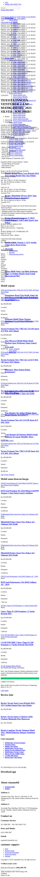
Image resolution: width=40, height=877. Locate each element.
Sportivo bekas (10, 745)
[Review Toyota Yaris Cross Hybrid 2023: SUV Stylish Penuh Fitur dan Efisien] (14, 169)
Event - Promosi (14, 349)
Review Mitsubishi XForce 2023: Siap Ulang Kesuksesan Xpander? (21, 197)
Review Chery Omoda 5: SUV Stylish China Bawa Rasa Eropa (20, 244)
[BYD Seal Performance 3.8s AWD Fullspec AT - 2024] (19, 576)
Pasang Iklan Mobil (7, 10)
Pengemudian (13, 250)
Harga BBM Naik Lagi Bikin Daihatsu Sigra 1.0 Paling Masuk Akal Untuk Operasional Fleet (21, 273)
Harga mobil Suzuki (15, 122)
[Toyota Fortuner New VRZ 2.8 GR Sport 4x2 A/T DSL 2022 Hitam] (20, 445)
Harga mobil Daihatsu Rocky (22, 121)
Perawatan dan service (16, 254)
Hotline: (13, 4)
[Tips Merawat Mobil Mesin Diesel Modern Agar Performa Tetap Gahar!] (13, 337)
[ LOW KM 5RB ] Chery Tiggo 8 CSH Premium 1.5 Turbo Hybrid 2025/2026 (17, 643)
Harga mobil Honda (15, 93)
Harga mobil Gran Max (20, 119)
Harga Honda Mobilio (20, 97)
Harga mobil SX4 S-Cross (21, 132)
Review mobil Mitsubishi (17, 150)
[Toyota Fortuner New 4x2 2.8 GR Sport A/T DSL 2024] (20, 414)
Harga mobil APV (19, 133)
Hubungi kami (9, 851)
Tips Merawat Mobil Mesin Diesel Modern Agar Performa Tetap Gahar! (21, 342)
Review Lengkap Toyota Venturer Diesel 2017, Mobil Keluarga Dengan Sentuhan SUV (18, 732)
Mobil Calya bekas (11, 746)
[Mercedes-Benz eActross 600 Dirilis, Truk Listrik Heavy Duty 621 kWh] (13, 387)
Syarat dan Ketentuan (12, 852)
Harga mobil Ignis (19, 130)
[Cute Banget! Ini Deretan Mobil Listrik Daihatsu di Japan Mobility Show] (13, 430)
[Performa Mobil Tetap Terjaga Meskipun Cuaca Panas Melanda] (13, 315)
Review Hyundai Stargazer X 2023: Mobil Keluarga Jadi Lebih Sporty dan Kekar (21, 220)
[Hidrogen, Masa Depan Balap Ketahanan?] (13, 366)
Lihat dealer (5, 690)
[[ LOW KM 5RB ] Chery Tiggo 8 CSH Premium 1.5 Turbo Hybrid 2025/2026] (20, 637)
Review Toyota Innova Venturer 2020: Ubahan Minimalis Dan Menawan (17, 718)
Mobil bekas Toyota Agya (14, 748)
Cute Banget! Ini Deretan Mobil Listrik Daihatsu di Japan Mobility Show (21, 436)
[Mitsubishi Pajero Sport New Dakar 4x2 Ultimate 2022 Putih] (20, 516)
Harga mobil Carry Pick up (22, 126)
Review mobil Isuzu (15, 153)
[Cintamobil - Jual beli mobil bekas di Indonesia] (9, 15)
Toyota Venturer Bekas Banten (11, 666)
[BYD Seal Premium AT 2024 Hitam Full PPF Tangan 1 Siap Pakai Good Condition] (20, 485)
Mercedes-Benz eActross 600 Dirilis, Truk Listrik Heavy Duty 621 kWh (20, 392)
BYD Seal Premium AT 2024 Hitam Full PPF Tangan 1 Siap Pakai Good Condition (20, 492)
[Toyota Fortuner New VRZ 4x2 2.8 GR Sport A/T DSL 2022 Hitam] (20, 323)
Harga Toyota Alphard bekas (15, 750)
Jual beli (11, 252)
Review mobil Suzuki (16, 146)
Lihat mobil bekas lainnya (9, 22)
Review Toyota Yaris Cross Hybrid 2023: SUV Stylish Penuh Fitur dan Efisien (22, 174)
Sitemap (7, 856)
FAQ (6, 2)
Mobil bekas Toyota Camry (14, 752)
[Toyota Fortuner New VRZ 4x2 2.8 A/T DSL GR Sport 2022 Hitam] (20, 292)
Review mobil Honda (16, 141)
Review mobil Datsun (16, 155)
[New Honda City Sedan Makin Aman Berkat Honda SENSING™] (13, 409)
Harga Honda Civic (19, 95)
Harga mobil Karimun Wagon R (23, 128)
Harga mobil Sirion (19, 117)
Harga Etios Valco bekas (13, 757)
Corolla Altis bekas (11, 755)
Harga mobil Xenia (19, 115)
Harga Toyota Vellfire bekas (14, 754)
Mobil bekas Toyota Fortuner (15, 743)
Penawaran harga (10, 854)
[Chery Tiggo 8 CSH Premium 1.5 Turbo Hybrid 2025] (19, 605)
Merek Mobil (13, 20)
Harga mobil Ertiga (19, 124)
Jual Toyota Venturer (7, 475)
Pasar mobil (13, 351)
